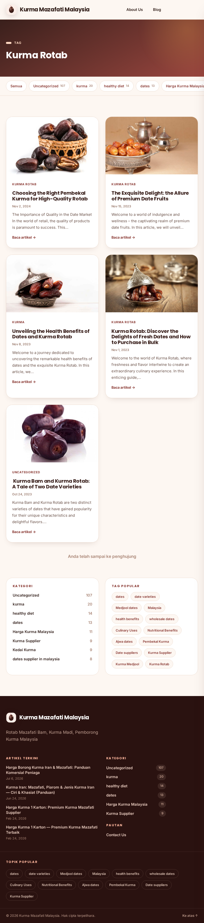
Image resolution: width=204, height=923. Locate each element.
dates (147, 86)
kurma (84, 86)
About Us (134, 9)
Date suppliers (127, 653)
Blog (157, 9)
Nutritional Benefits (163, 630)
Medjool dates (127, 608)
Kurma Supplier (52, 640)
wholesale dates (161, 619)
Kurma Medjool (127, 664)
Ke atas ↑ (190, 916)
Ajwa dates (124, 641)
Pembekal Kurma (156, 641)
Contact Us (116, 834)
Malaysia (154, 608)
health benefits (127, 619)
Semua (16, 86)
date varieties (145, 597)
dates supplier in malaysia (52, 659)
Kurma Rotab (159, 664)
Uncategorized (49, 86)
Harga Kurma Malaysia (52, 631)
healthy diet (116, 86)
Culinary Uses (126, 630)
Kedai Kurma (52, 649)
